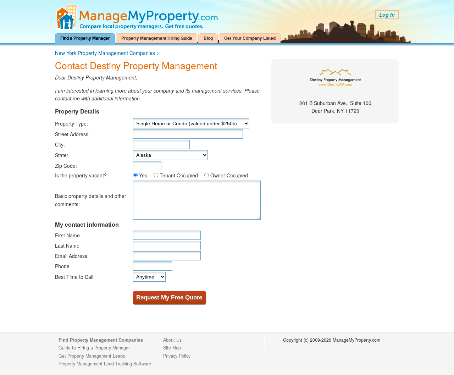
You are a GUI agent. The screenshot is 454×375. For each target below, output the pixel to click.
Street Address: (72, 134)
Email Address (71, 255)
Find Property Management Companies (101, 340)
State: (61, 155)
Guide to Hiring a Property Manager (94, 347)
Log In (387, 14)
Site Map (172, 347)
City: (60, 144)
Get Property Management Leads (92, 356)
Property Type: (71, 123)
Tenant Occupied (179, 175)
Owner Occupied (229, 175)
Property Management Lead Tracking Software (105, 363)
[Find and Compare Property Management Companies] (138, 28)
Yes (143, 175)
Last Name (67, 245)
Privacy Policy (176, 356)
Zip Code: (66, 165)
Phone (62, 266)
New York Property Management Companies (105, 52)
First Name (67, 235)
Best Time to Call (74, 276)
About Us (172, 340)
